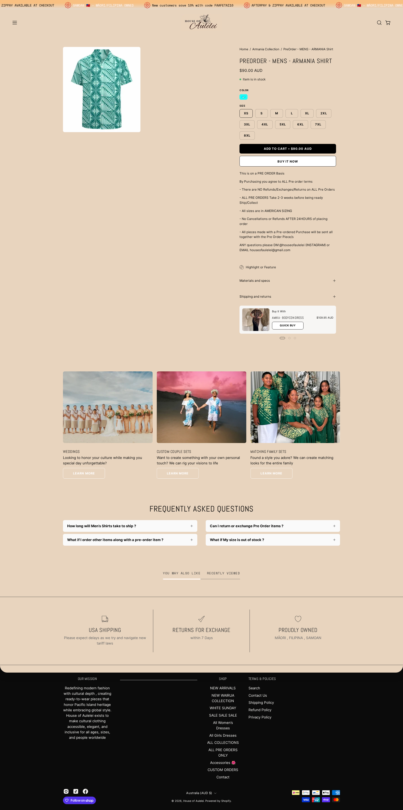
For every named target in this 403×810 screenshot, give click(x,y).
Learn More (84, 473)
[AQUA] (243, 97)
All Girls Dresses (223, 735)
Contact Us (258, 695)
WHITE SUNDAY (223, 708)
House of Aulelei (193, 800)
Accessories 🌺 (223, 763)
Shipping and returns (255, 296)
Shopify (226, 800)
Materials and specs (254, 281)
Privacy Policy (260, 717)
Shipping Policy (261, 702)
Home (243, 49)
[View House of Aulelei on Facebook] (85, 791)
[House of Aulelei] (201, 22)
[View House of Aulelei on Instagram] (66, 791)
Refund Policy (260, 710)
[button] (379, 22)
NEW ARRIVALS (223, 688)
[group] (201, 425)
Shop (223, 679)
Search (254, 688)
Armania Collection (265, 49)
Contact (222, 777)
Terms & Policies (262, 679)
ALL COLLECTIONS (223, 742)
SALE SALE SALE (223, 715)
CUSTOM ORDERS (223, 770)
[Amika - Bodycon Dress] (256, 319)
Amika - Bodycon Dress (288, 318)
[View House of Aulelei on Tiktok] (76, 791)
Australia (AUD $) (199, 793)
